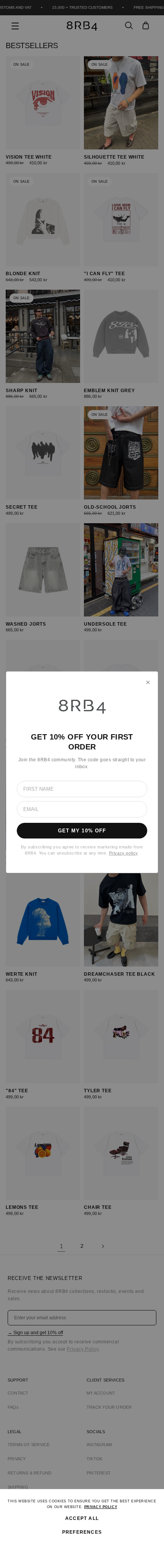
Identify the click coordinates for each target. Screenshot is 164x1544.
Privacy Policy (100, 1507)
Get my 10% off (82, 831)
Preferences (82, 1532)
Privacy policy (123, 853)
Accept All (82, 1518)
